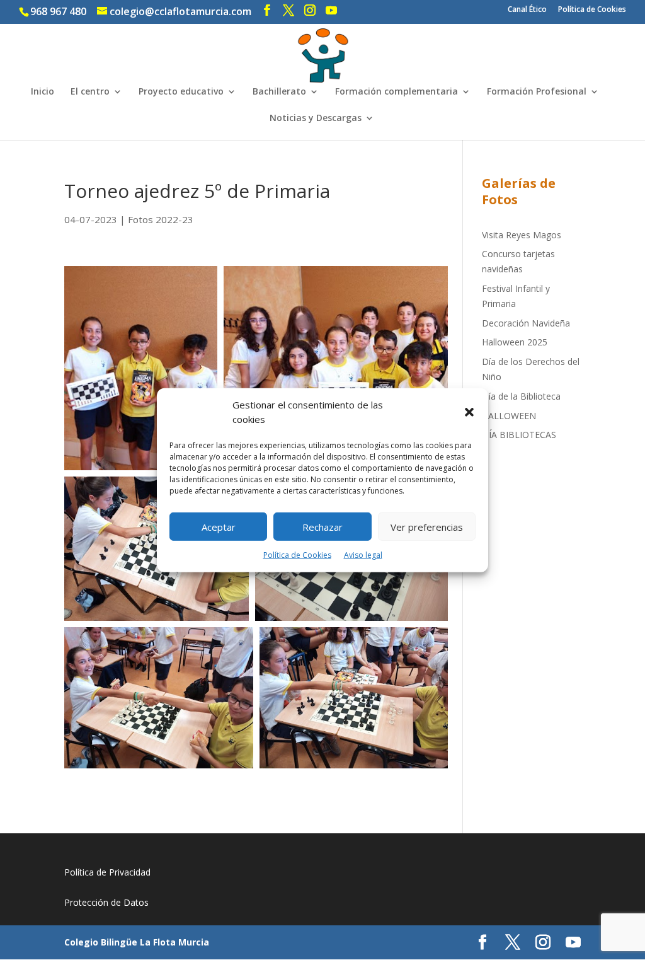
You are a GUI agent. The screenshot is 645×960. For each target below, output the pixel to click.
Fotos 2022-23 (160, 219)
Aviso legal (363, 555)
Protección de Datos (106, 902)
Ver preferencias (427, 526)
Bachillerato (279, 92)
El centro (90, 92)
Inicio (42, 92)
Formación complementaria (396, 92)
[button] (469, 412)
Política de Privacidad (107, 872)
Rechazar (322, 526)
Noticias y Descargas (316, 118)
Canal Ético (527, 10)
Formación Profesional (536, 92)
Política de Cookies (297, 555)
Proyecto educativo (181, 92)
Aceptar (219, 526)
